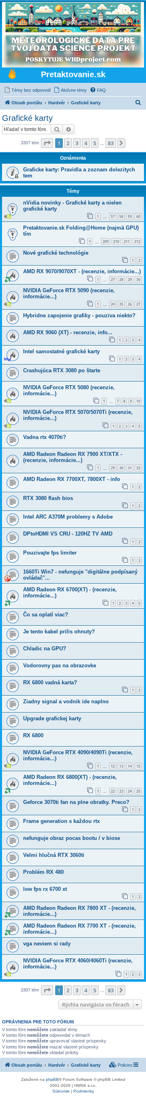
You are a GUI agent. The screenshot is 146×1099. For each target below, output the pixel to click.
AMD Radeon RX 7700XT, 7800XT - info (71, 479)
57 (113, 216)
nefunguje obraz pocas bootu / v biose (71, 838)
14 (130, 766)
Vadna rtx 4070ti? (44, 437)
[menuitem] (27, 90)
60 (138, 216)
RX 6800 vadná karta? (50, 682)
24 (113, 304)
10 (138, 401)
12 (113, 766)
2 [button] (68, 143)
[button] (47, 143)
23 (121, 791)
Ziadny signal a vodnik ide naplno (66, 701)
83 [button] (111, 143)
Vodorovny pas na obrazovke (59, 665)
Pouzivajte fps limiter (50, 553)
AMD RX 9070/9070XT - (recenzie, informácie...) (82, 271)
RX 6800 (33, 735)
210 (116, 241)
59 (130, 216)
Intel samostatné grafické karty (61, 351)
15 (138, 766)
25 (121, 304)
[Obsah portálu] (12, 74)
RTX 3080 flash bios (48, 498)
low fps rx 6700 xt (45, 889)
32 (138, 467)
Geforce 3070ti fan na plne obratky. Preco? (76, 802)
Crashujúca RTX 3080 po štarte (61, 370)
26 (130, 304)
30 (138, 279)
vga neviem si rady (47, 944)
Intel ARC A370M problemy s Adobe (68, 517)
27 (113, 279)
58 (121, 216)
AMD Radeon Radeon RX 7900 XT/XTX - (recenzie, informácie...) (72, 457)
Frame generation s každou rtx (61, 821)
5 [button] (94, 143)
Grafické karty (27, 118)
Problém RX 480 (43, 872)
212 (137, 241)
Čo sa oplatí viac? (45, 615)
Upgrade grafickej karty (52, 718)
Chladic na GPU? (44, 648)
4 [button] (85, 143)
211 (127, 241)
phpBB (52, 1079)
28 (121, 279)
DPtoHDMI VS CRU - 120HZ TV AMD (67, 534)
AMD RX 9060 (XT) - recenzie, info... (67, 332)
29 (130, 279)
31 (130, 467)
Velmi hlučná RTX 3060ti (53, 855)
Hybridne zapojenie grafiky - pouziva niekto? (79, 315)
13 (121, 766)
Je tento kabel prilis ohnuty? (59, 632)
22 (113, 791)
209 (106, 241)
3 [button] (76, 143)
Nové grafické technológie (55, 253)
